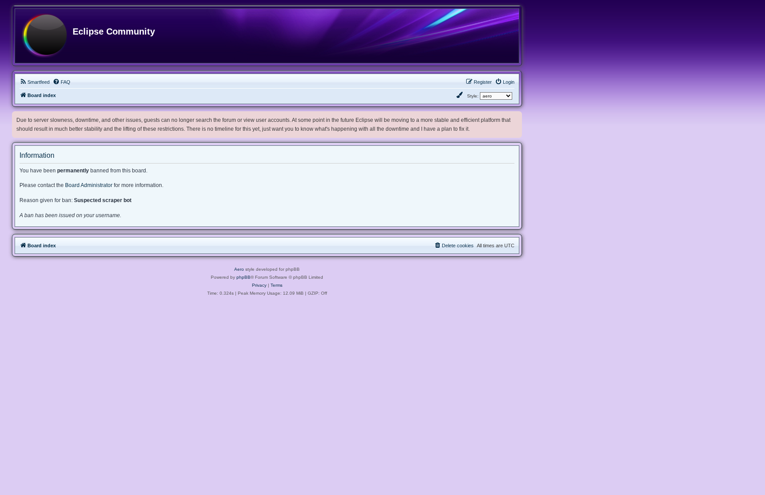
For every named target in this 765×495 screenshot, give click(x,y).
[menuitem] (34, 82)
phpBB (243, 277)
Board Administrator (88, 185)
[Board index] (44, 35)
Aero (239, 269)
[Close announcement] (516, 116)
